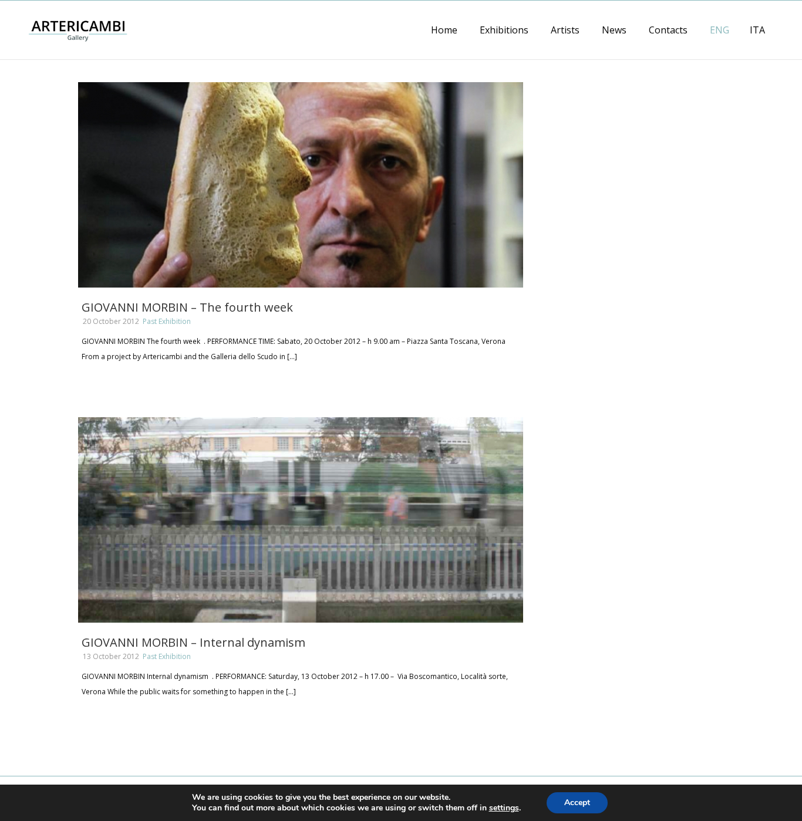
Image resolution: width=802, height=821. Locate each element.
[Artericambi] (77, 30)
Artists (565, 29)
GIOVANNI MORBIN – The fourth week (187, 307)
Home (444, 29)
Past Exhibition (167, 321)
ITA (757, 29)
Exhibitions (504, 29)
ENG (719, 29)
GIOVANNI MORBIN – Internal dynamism (193, 642)
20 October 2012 (111, 321)
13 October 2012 (111, 656)
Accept (577, 802)
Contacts (668, 29)
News (614, 29)
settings (504, 808)
